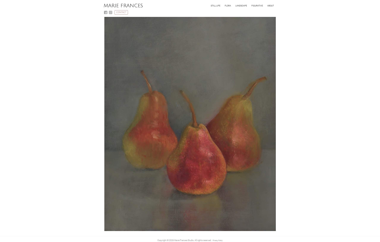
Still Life (215, 5)
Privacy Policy (218, 240)
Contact (121, 12)
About (270, 5)
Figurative (257, 5)
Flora (228, 5)
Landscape (241, 5)
